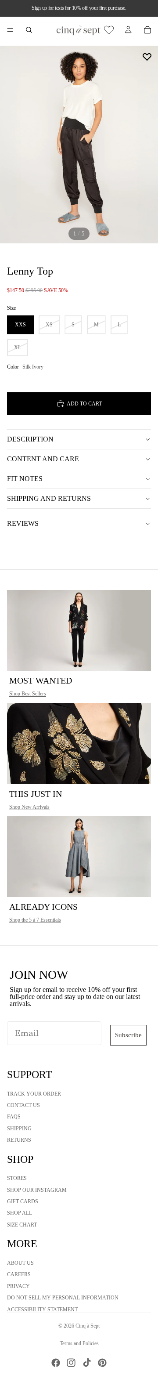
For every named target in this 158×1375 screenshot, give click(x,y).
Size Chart (22, 1225)
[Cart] (147, 30)
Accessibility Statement (42, 1309)
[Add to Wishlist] (147, 56)
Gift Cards (22, 1201)
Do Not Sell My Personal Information (62, 1298)
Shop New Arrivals (29, 807)
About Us (20, 1263)
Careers (19, 1275)
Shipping (19, 1128)
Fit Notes (25, 478)
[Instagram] (71, 1362)
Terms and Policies (79, 1343)
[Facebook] (55, 1362)
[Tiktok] (87, 1362)
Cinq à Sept (87, 1326)
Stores (17, 1179)
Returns (19, 1140)
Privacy (18, 1286)
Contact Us (23, 1105)
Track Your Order (34, 1094)
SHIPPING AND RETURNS (49, 498)
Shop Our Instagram (37, 1190)
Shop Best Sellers (27, 694)
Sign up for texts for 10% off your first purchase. (79, 8)
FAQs (14, 1117)
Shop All (19, 1213)
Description (30, 439)
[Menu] (10, 30)
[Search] (29, 30)
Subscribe (128, 1034)
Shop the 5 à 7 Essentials (35, 920)
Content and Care (43, 459)
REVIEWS (23, 523)
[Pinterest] (102, 1362)
